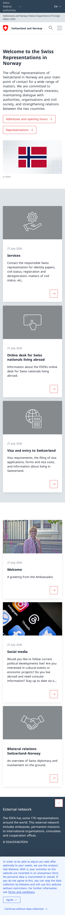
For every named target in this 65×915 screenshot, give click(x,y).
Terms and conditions (21, 892)
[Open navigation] (59, 28)
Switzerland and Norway (26, 28)
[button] (59, 803)
